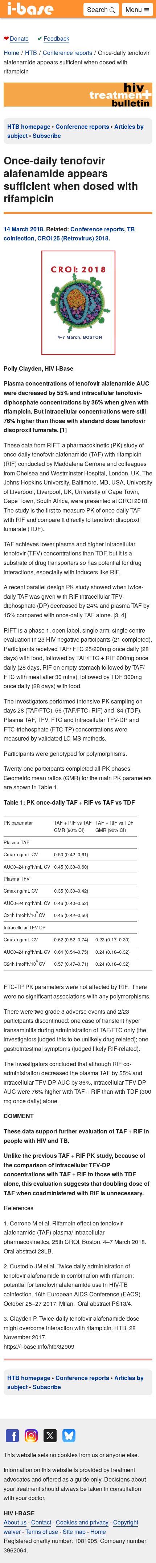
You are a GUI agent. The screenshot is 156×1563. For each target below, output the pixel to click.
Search (98, 9)
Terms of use (41, 1531)
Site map (74, 1531)
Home (11, 52)
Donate (19, 38)
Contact (41, 1522)
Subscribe (47, 135)
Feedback (56, 38)
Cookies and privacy (82, 1522)
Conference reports (82, 126)
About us (15, 1522)
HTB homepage (28, 126)
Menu (135, 9)
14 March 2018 (23, 229)
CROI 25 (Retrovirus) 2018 (72, 238)
